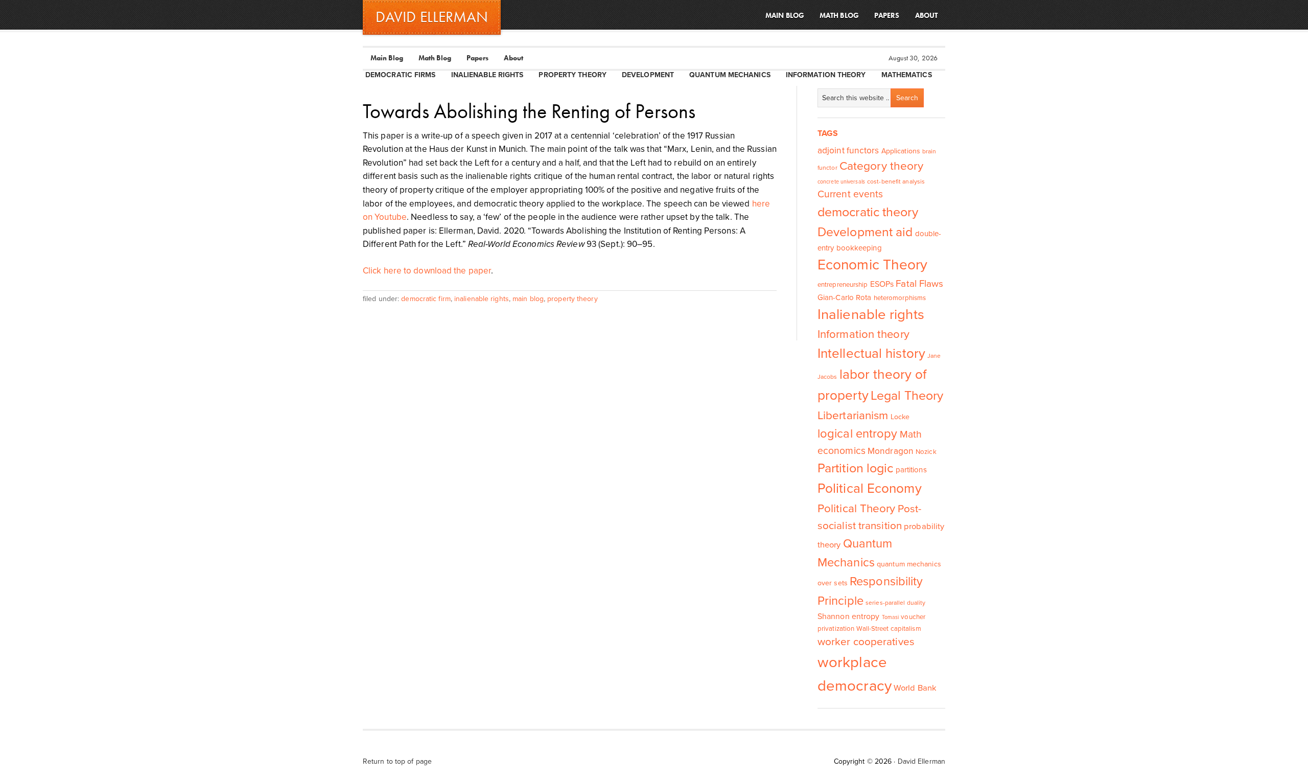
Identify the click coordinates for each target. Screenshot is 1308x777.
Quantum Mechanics (729, 75)
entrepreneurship (843, 285)
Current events (850, 194)
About (513, 57)
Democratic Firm (426, 298)
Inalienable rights (871, 314)
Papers (477, 57)
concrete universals (841, 181)
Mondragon (891, 451)
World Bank (915, 688)
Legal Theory (907, 395)
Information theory (863, 334)
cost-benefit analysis (896, 181)
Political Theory (857, 508)
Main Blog (386, 57)
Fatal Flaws (919, 283)
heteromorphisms (900, 298)
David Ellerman (921, 761)
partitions (911, 469)
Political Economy (870, 488)
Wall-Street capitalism (888, 629)
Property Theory (572, 75)
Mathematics (906, 75)
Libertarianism (853, 415)
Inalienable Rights (487, 75)
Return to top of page (397, 761)
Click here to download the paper (427, 270)
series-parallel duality (895, 602)
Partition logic (856, 468)
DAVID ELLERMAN (432, 17)
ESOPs (882, 284)
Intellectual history (871, 353)
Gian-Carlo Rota (845, 297)
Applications (900, 151)
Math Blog (434, 57)
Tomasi (890, 617)
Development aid (865, 232)
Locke (900, 417)
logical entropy (858, 433)
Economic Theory (873, 264)
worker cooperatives (866, 641)
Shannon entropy (849, 616)
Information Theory (826, 75)
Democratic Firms (400, 75)
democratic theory (868, 212)
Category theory (881, 166)
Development (648, 75)
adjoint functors (848, 150)
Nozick (926, 452)
